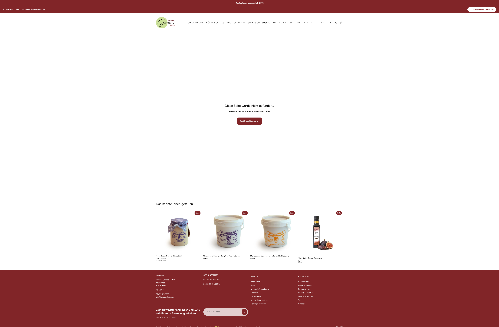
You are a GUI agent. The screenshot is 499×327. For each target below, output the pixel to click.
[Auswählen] (197, 249)
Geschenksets (303, 282)
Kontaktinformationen (259, 300)
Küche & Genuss (305, 285)
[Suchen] (330, 23)
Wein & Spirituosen (306, 296)
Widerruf (254, 293)
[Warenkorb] (341, 23)
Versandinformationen (260, 289)
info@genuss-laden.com (35, 9)
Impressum (255, 282)
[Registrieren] (244, 312)
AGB (253, 285)
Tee (299, 300)
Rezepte (301, 304)
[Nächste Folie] (340, 3)
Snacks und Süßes (305, 293)
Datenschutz (256, 296)
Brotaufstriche (304, 289)
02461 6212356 (12, 9)
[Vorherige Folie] (157, 3)
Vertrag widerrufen (258, 304)
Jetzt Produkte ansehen (249, 121)
